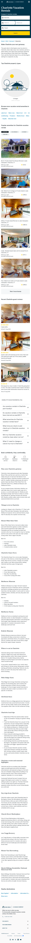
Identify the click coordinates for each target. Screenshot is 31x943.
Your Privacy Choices (18, 935)
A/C (25, 113)
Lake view (5, 134)
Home (2, 41)
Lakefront (4, 113)
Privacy (19, 933)
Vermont (11, 41)
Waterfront (19, 113)
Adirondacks (14, 893)
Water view (11, 113)
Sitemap (13, 933)
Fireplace (12, 116)
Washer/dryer (21, 116)
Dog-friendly (15, 131)
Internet (24, 131)
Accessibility (9, 935)
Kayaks (5, 118)
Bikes (27, 116)
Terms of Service (26, 933)
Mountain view (12, 118)
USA (7, 41)
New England (5, 893)
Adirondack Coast (25, 893)
